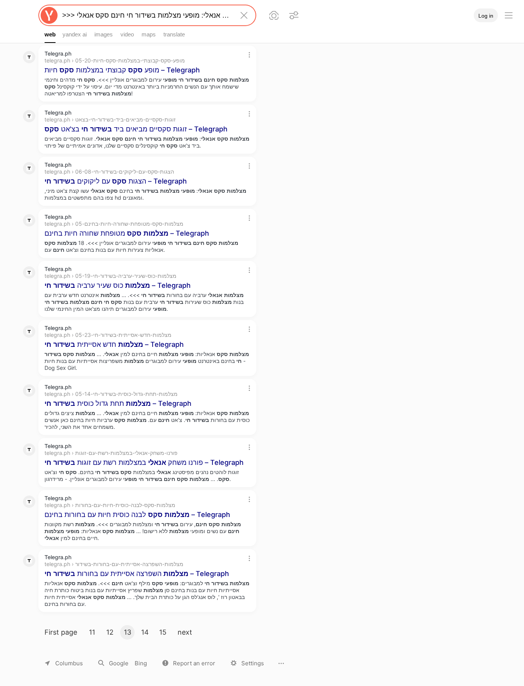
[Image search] (273, 15)
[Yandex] (49, 15)
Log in (485, 16)
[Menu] (508, 15)
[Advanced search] (293, 15)
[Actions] (249, 54)
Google (119, 663)
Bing (141, 663)
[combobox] (146, 15)
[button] (188, 663)
